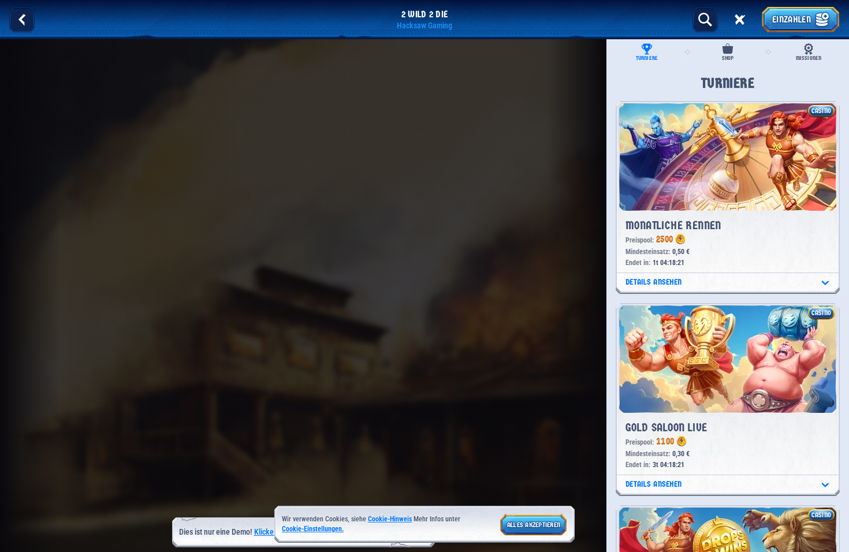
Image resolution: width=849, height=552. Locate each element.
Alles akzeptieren (533, 525)
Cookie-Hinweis (390, 519)
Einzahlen (791, 19)
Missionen (809, 58)
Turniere (647, 58)
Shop (728, 58)
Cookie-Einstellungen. (313, 529)
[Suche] (705, 19)
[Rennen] (740, 19)
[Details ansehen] (825, 283)
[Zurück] (22, 19)
